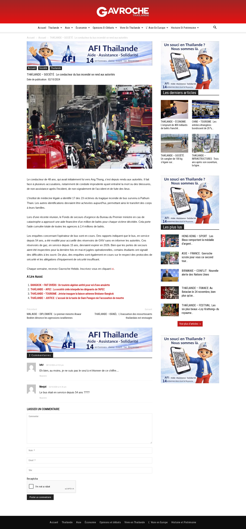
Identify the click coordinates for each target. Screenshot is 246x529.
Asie (67, 27)
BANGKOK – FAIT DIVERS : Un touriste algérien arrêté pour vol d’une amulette (70, 285)
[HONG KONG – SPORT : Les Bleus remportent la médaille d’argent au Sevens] (170, 240)
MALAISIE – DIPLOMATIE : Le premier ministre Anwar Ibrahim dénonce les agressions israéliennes (54, 315)
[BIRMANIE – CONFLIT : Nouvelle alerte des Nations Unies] (170, 275)
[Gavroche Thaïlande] (123, 11)
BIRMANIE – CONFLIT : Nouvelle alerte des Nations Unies (200, 272)
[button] (215, 27)
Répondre (43, 376)
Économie (81, 27)
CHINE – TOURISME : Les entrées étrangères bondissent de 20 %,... (204, 125)
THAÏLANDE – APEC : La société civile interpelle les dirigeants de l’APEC (68, 289)
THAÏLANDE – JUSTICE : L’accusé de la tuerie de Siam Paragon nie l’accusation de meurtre (77, 298)
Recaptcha (32, 478)
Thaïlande (53, 27)
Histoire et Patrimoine (183, 27)
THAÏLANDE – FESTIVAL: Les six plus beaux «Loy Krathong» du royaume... (200, 309)
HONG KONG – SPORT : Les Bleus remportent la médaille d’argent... (198, 239)
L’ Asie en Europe (156, 27)
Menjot (42, 386)
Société (43, 68)
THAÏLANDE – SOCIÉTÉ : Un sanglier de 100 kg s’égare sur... (173, 158)
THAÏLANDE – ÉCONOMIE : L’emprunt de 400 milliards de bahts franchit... (174, 125)
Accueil (42, 27)
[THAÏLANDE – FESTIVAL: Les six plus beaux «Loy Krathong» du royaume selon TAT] (170, 310)
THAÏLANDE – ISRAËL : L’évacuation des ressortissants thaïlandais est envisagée (123, 315)
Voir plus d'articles (188, 323)
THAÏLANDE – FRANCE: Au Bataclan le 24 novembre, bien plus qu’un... (199, 291)
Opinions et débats (103, 27)
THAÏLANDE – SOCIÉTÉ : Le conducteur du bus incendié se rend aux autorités (71, 74)
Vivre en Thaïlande (130, 27)
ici (112, 268)
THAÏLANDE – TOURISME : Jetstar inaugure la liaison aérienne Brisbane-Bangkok (72, 293)
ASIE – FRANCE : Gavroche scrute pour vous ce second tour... (197, 257)
